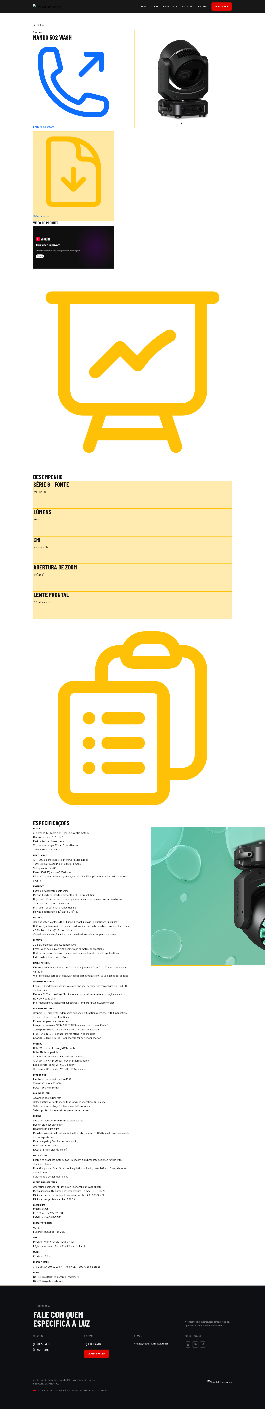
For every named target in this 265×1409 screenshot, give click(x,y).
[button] (141, 79)
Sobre (155, 6)
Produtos (169, 6)
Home (144, 6)
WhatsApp (221, 6)
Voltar (40, 25)
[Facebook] (203, 1344)
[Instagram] (188, 1344)
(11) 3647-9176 (41, 1350)
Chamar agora (96, 1353)
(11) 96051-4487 (41, 1344)
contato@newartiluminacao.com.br (151, 1343)
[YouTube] (195, 1344)
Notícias (187, 6)
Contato (202, 6)
